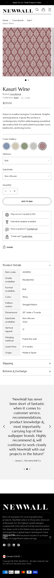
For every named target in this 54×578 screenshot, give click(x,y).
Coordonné (17, 20)
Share (10, 247)
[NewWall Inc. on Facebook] (4, 546)
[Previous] (7, 2)
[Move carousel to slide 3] (29, 469)
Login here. (27, 236)
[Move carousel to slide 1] (24, 469)
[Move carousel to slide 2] (27, 469)
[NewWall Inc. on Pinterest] (19, 546)
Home (5, 20)
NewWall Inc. (24, 561)
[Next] (47, 2)
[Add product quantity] (14, 191)
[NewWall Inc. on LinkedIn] (14, 546)
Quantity (7, 184)
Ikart (29, 20)
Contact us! (32, 229)
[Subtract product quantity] (5, 191)
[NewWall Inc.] (18, 11)
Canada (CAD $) (13, 556)
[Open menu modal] (50, 10)
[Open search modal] (39, 10)
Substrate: (8, 169)
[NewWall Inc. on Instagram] (9, 546)
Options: (7, 153)
